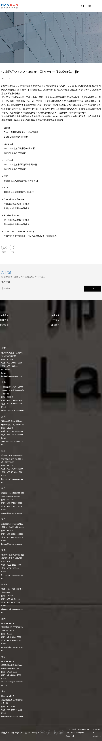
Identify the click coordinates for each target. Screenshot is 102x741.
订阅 (92, 288)
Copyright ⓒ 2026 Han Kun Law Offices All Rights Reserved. (77, 732)
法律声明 (5, 732)
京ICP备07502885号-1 (29, 733)
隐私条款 (15, 732)
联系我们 (55, 325)
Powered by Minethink (97, 732)
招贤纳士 (4, 325)
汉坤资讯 (4, 320)
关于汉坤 (55, 320)
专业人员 (55, 315)
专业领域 (4, 315)
